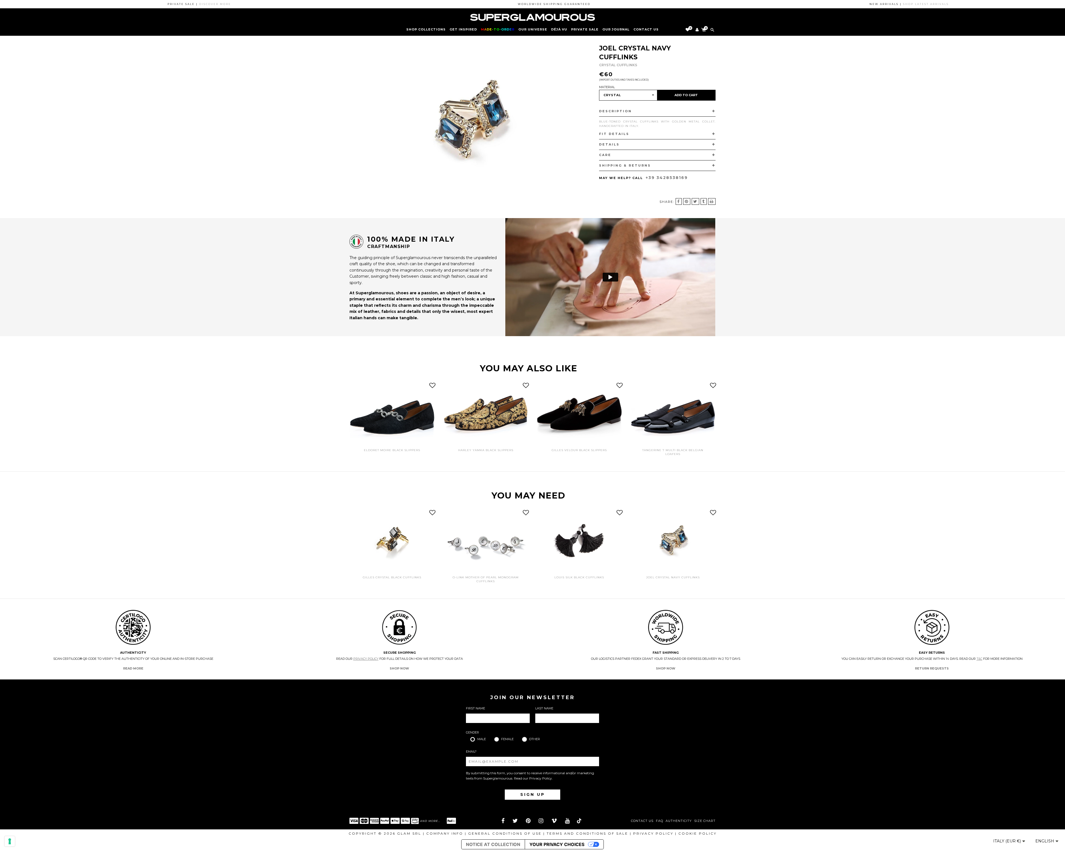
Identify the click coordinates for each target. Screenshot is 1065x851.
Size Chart (705, 821)
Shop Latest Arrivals (892, 4)
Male (481, 739)
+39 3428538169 (667, 177)
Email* (471, 751)
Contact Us (642, 821)
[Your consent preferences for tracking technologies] (9, 841)
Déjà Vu (559, 29)
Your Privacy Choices (556, 844)
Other (534, 739)
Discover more (181, 4)
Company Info (444, 833)
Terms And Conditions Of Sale (587, 833)
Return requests (932, 668)
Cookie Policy (697, 833)
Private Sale (585, 29)
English (1045, 841)
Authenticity (679, 821)
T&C (979, 659)
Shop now (399, 668)
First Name (475, 708)
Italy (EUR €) (1007, 841)
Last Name (544, 708)
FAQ (659, 821)
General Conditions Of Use (505, 833)
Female (507, 739)
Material (607, 87)
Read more (133, 668)
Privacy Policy (366, 659)
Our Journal (616, 29)
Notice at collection (493, 844)
